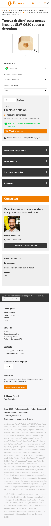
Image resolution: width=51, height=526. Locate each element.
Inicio (5, 10)
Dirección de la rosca (13, 74)
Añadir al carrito (14, 131)
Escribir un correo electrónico (25, 246)
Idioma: (12, 396)
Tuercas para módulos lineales (11, 12)
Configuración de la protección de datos (18, 419)
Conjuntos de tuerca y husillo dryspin (23, 10)
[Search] (33, 3)
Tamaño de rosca (11, 86)
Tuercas (41, 10)
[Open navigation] (3, 3)
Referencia (8, 63)
